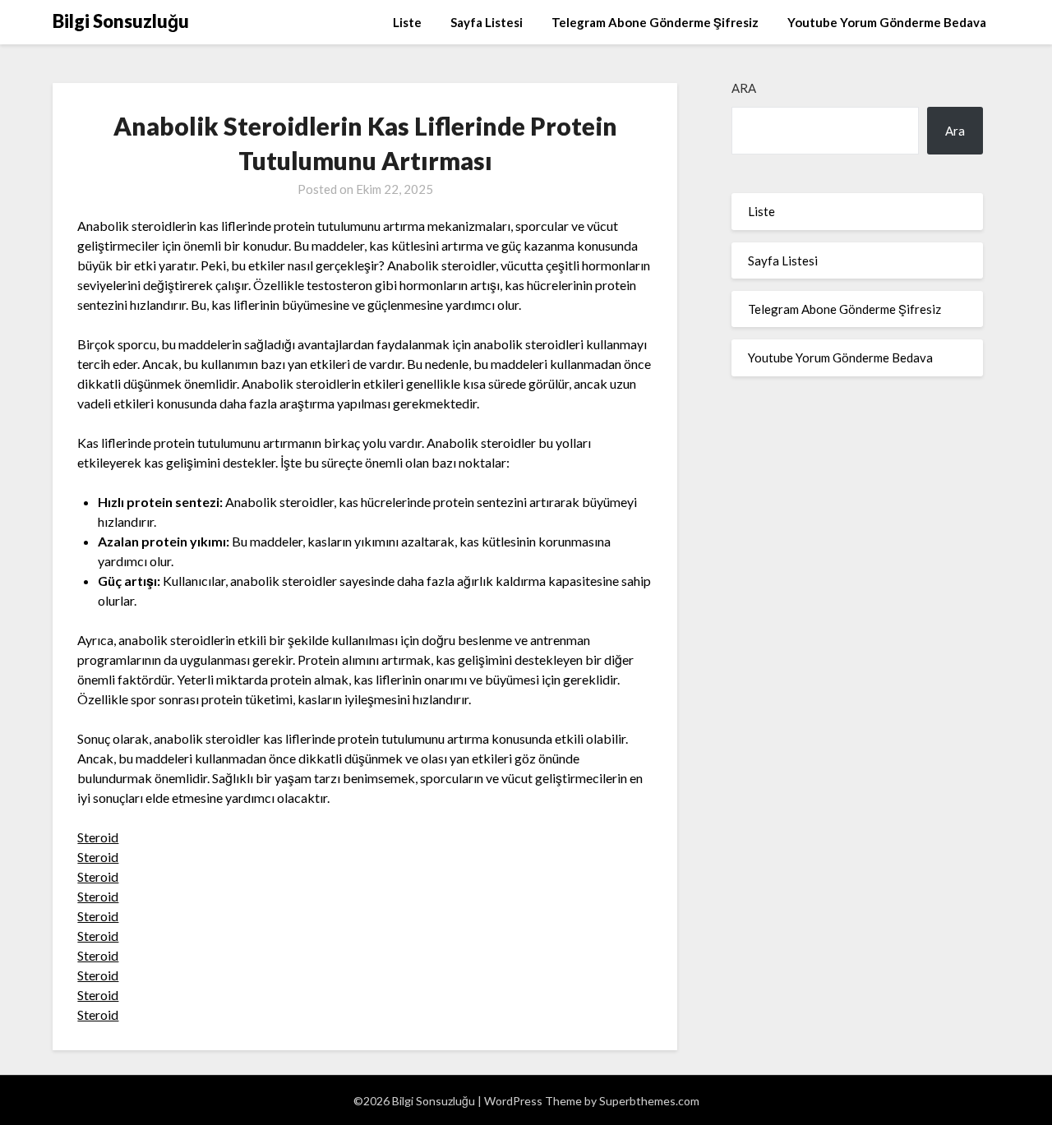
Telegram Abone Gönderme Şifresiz (655, 22)
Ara (743, 88)
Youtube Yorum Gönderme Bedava (886, 22)
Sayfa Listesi (486, 22)
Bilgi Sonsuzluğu (121, 21)
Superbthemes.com (649, 1101)
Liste (407, 22)
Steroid (97, 837)
